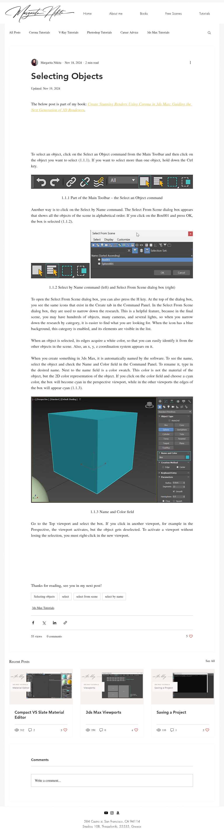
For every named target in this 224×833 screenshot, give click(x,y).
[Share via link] (65, 623)
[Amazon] (118, 813)
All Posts (14, 32)
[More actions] (190, 62)
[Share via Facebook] (33, 623)
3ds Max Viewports (103, 712)
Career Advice (129, 32)
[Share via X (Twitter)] (44, 623)
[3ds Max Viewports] (112, 686)
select (65, 596)
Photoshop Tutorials (99, 32)
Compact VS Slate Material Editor (39, 715)
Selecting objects (44, 596)
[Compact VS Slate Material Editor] (41, 686)
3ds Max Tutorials (158, 32)
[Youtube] (106, 813)
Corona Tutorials (39, 32)
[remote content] (112, 135)
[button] (209, 32)
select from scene (87, 596)
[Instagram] (112, 813)
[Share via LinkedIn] (54, 623)
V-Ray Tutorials (68, 32)
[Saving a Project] (183, 686)
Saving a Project (171, 712)
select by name (114, 596)
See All (210, 661)
